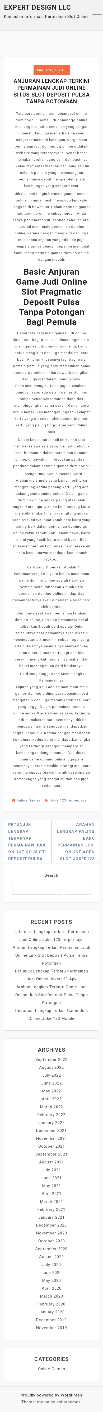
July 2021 (51, 1170)
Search (51, 875)
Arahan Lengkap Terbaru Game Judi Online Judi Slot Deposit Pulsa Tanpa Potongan (51, 995)
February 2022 (51, 1114)
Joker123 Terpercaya (68, 800)
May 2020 (51, 1280)
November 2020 (51, 1233)
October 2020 (51, 1241)
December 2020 (51, 1225)
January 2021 (51, 1217)
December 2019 (51, 1320)
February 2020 (51, 1304)
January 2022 (51, 1122)
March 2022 (51, 1107)
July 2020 (51, 1264)
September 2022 (51, 1059)
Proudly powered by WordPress (51, 1395)
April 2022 (52, 1099)
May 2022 (51, 1091)
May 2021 (51, 1185)
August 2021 (51, 1162)
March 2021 (51, 1201)
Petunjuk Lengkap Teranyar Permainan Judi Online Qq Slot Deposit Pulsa (26, 841)
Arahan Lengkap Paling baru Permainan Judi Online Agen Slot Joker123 (76, 841)
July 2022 (51, 1075)
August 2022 (51, 1067)
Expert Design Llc (37, 7)
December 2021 (51, 1130)
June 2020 (51, 1272)
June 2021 (51, 1178)
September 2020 (51, 1249)
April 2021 (52, 1193)
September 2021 (51, 1154)
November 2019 (51, 1327)
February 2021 (51, 1209)
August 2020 (51, 1256)
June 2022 (51, 1083)
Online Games (28, 800)
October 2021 (51, 1146)
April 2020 (52, 1288)
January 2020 (51, 1312)
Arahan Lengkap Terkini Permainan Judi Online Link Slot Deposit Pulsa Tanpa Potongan (51, 955)
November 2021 (51, 1138)
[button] (97, 12)
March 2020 (51, 1296)
